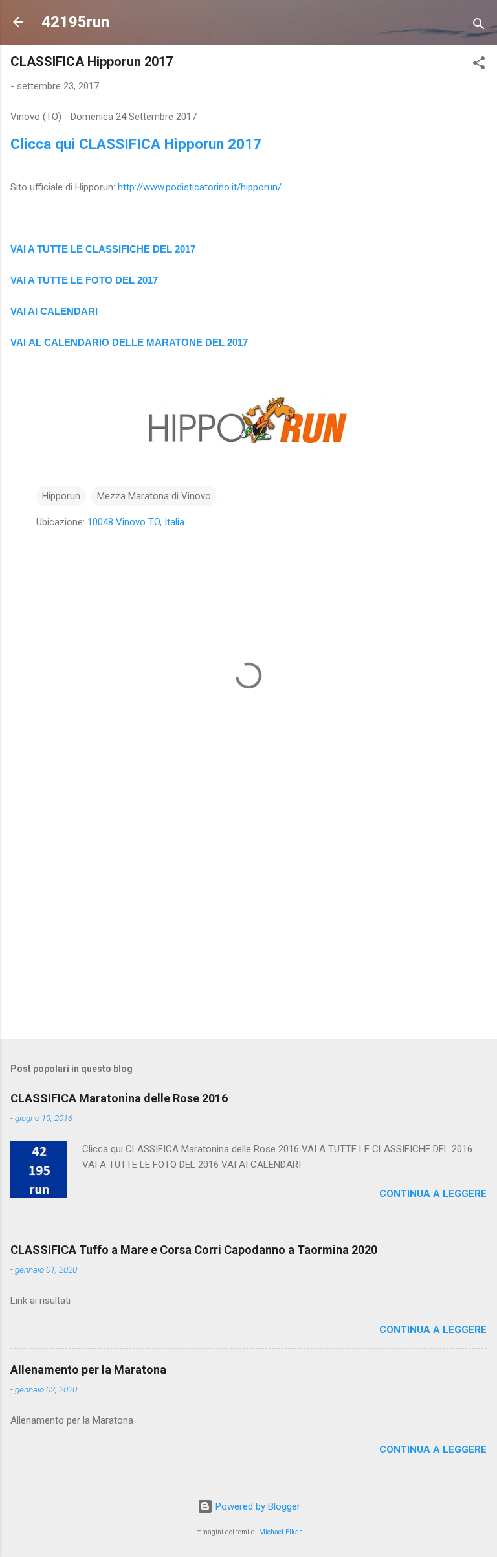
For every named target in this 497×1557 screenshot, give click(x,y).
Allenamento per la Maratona (88, 1369)
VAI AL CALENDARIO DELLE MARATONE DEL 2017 (129, 342)
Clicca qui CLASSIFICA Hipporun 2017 (135, 143)
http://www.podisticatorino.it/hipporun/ (200, 187)
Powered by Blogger (256, 1506)
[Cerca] (479, 26)
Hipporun (61, 496)
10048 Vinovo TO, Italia (135, 522)
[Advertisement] (248, 927)
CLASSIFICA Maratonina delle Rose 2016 (119, 1098)
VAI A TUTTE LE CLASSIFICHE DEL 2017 (102, 249)
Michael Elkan (281, 1532)
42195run (75, 22)
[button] (479, 65)
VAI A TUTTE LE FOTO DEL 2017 (84, 280)
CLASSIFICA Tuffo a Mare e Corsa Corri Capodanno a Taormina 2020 (193, 1249)
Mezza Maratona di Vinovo (154, 496)
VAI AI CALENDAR (52, 311)
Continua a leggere (433, 1193)
